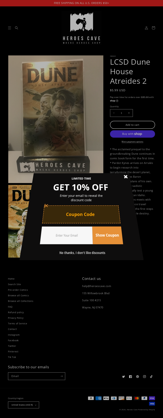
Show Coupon (102, 228)
